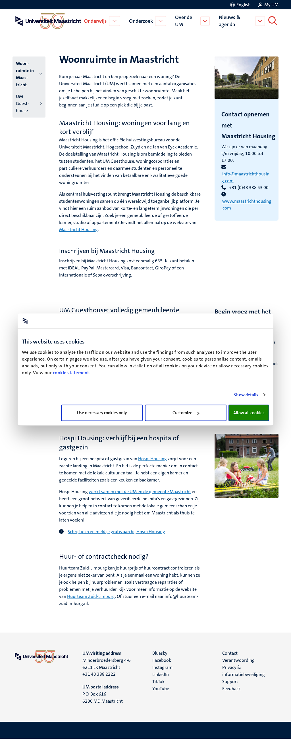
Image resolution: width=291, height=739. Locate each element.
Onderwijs (95, 21)
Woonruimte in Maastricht (25, 74)
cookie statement (71, 373)
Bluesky (159, 653)
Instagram (162, 667)
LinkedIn (160, 674)
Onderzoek (141, 21)
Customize (182, 413)
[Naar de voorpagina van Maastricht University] (47, 21)
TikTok (158, 681)
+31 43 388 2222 (99, 674)
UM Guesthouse (22, 103)
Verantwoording (238, 660)
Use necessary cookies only (102, 413)
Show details (246, 395)
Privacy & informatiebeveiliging (243, 670)
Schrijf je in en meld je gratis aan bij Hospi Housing (116, 532)
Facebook (161, 660)
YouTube (160, 689)
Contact (230, 653)
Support (230, 681)
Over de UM (183, 21)
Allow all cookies (248, 413)
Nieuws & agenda (229, 21)
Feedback (231, 689)
